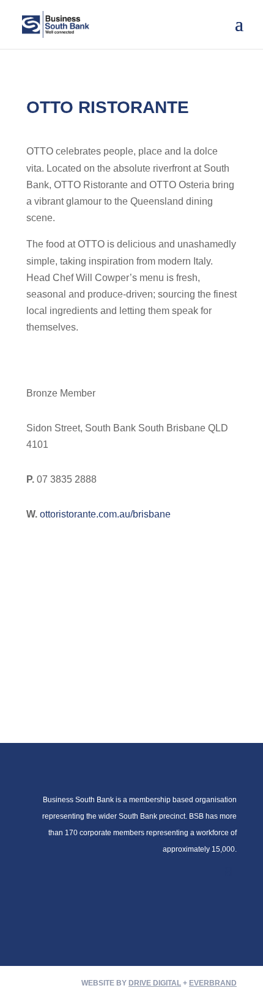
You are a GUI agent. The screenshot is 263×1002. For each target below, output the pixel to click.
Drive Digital (154, 983)
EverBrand (213, 983)
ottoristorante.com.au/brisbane (105, 514)
